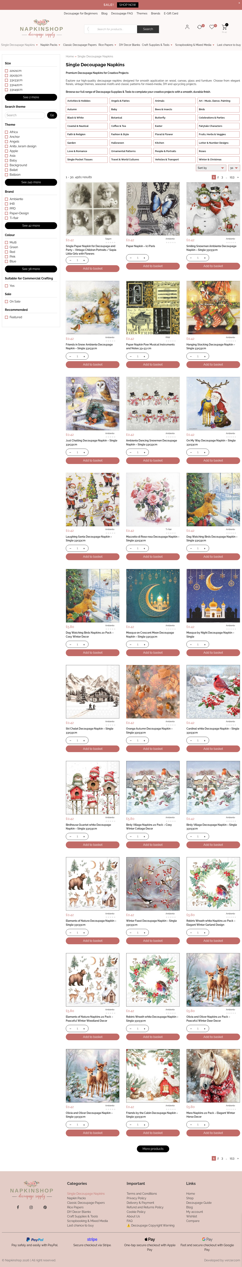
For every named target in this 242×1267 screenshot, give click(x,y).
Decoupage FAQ (122, 13)
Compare (192, 1221)
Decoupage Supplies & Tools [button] (113, 91)
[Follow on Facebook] (18, 1207)
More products (153, 1149)
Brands (155, 13)
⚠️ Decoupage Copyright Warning (151, 1225)
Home (70, 56)
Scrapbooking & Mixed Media (193, 44)
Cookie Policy (136, 1211)
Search (148, 29)
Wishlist (191, 1216)
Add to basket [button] (92, 268)
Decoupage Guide (199, 1202)
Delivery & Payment (140, 1202)
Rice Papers (106, 44)
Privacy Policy (136, 1198)
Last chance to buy (229, 44)
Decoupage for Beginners (81, 13)
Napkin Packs (48, 44)
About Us (133, 1216)
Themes (142, 13)
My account (194, 1211)
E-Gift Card (171, 13)
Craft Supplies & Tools (155, 44)
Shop (190, 1198)
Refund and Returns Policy (145, 1207)
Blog (104, 13)
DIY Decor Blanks (129, 44)
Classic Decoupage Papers (80, 44)
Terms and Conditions (142, 1193)
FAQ (130, 1221)
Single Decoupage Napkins (18, 44)
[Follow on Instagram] (31, 1207)
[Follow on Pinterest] (45, 1207)
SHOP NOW (127, 5)
